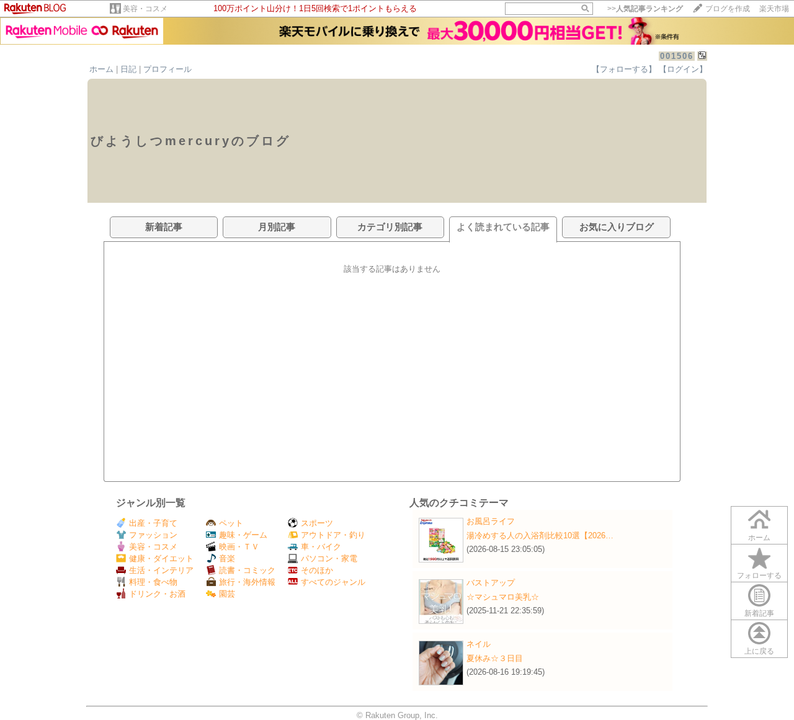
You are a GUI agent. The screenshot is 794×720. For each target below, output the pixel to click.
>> (645, 8)
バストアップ (490, 582)
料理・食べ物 (153, 582)
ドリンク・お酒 (157, 593)
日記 (128, 69)
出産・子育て (153, 523)
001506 (677, 56)
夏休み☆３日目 (494, 658)
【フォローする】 (624, 69)
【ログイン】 (683, 69)
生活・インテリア (161, 570)
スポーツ (317, 523)
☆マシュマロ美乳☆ (502, 597)
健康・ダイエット (161, 558)
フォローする (759, 575)
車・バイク (321, 546)
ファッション (153, 535)
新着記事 (759, 613)
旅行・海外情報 (247, 582)
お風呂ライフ (490, 521)
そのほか (317, 570)
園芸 (227, 593)
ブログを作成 (727, 8)
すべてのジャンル (333, 582)
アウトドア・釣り (333, 535)
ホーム (101, 69)
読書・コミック (247, 570)
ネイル (478, 644)
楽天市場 (774, 8)
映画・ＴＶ (239, 546)
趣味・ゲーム (243, 535)
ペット (231, 523)
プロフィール (167, 69)
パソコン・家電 (329, 558)
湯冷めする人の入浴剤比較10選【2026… (539, 535)
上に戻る (759, 651)
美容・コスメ (145, 8)
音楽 (227, 558)
